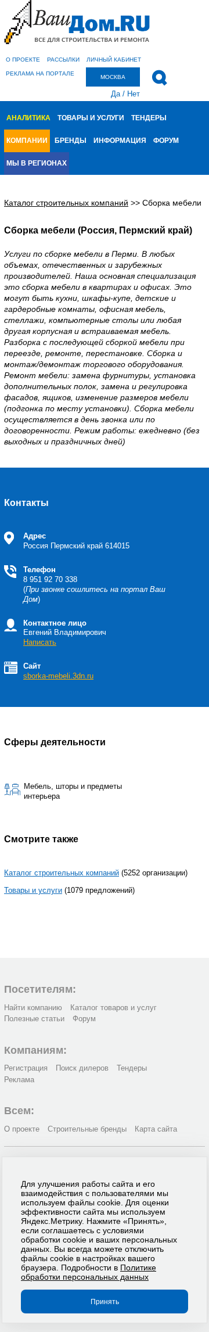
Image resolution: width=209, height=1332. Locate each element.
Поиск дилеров (82, 1068)
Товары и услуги (90, 118)
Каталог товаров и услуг (113, 1007)
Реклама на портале (40, 73)
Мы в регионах (36, 163)
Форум (166, 141)
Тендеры (149, 118)
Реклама (19, 1079)
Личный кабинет (114, 59)
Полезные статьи (34, 1018)
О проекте (23, 59)
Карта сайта (156, 1129)
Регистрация (26, 1068)
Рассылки (63, 59)
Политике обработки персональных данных (88, 1272)
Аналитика (28, 118)
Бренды (71, 141)
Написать (39, 642)
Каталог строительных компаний (61, 872)
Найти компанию (33, 1007)
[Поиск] (159, 78)
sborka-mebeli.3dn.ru (58, 676)
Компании (27, 141)
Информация (119, 141)
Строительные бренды (87, 1129)
